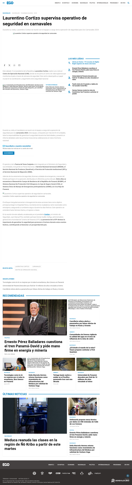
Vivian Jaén (72, 354)
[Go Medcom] (66, 475)
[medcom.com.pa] (98, 475)
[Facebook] (4, 65)
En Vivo (123, 2)
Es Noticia (65, 2)
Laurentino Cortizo (22, 266)
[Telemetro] (34, 475)
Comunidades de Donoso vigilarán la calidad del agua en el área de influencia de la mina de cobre (83, 336)
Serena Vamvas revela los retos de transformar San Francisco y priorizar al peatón (85, 91)
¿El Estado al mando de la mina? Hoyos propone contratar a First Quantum (82, 350)
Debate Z (57, 2)
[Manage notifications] (127, 475)
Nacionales (84, 2)
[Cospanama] (58, 475)
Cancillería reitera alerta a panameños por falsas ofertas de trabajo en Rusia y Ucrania (33, 289)
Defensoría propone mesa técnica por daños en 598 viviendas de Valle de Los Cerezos (84, 422)
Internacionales (102, 2)
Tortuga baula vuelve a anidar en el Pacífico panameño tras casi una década (62, 378)
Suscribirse (8, 153)
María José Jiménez (9, 354)
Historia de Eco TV (23, 478)
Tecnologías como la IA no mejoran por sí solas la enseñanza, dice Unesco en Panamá (33, 282)
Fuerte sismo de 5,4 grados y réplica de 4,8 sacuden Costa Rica (85, 85)
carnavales (37, 266)
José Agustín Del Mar (74, 426)
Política (92, 2)
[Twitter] (9, 65)
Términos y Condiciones (10, 478)
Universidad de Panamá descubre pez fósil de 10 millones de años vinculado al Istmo (33, 286)
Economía (75, 2)
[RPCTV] (42, 475)
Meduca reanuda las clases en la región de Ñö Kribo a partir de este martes (32, 444)
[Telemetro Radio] (90, 475)
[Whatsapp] (14, 65)
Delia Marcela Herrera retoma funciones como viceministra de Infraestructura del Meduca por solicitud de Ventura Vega (56, 89)
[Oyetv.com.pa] (50, 475)
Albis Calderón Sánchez (75, 328)
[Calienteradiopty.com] (82, 475)
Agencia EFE (7, 384)
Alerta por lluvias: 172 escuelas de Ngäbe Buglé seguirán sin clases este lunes (85, 62)
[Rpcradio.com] (74, 475)
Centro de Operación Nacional (26, 270)
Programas (114, 2)
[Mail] (19, 65)
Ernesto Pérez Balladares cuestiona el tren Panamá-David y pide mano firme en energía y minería (85, 69)
